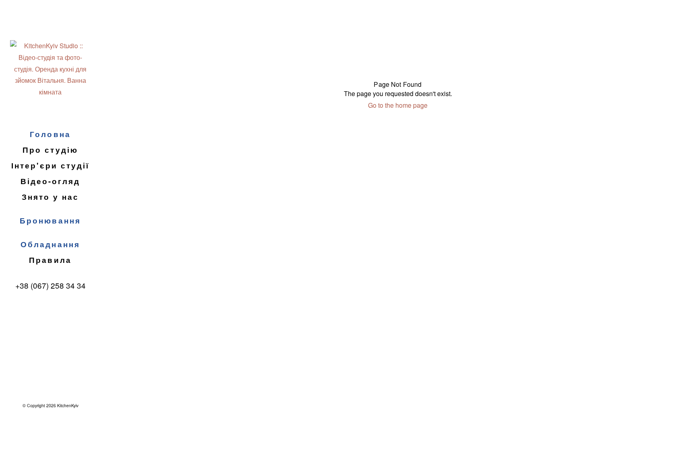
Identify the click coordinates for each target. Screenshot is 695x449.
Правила (50, 259)
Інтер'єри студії (50, 165)
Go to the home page (398, 105)
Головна (50, 134)
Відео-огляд (50, 181)
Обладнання (50, 244)
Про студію (50, 149)
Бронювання (50, 220)
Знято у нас (50, 196)
